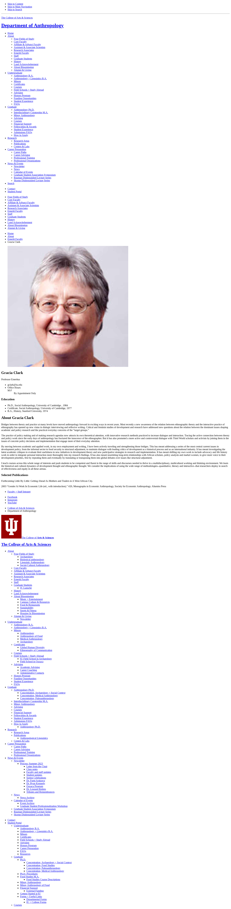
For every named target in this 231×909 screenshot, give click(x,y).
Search (11, 183)
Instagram (12, 500)
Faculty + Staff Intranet (19, 491)
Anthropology (32, 25)
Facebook (12, 497)
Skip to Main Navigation (20, 6)
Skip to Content (15, 4)
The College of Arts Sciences (17, 17)
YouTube (12, 502)
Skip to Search (15, 9)
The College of (38, 537)
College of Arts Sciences (21, 508)
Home (11, 33)
